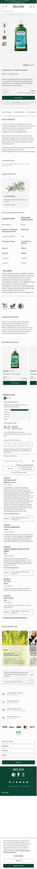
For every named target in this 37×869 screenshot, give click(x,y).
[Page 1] (4, 25)
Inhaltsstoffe (31, 112)
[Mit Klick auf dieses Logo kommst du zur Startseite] (18, 6)
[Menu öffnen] (34, 7)
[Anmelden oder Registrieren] (6, 7)
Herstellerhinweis (19, 112)
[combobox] (5, 92)
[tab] (4, 25)
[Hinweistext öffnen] (32, 675)
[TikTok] (27, 782)
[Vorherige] (32, 2)
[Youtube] (17, 782)
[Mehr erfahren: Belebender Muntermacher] (15, 648)
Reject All (18, 860)
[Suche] (3, 7)
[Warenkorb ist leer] (31, 7)
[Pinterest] (24, 782)
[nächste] (35, 2)
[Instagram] (13, 782)
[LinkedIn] (20, 782)
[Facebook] (10, 782)
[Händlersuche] (31, 682)
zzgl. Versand (16, 102)
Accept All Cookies (18, 865)
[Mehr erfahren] (5, 306)
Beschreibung (6, 112)
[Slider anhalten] (2, 2)
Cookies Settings (18, 855)
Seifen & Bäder (8, 11)
